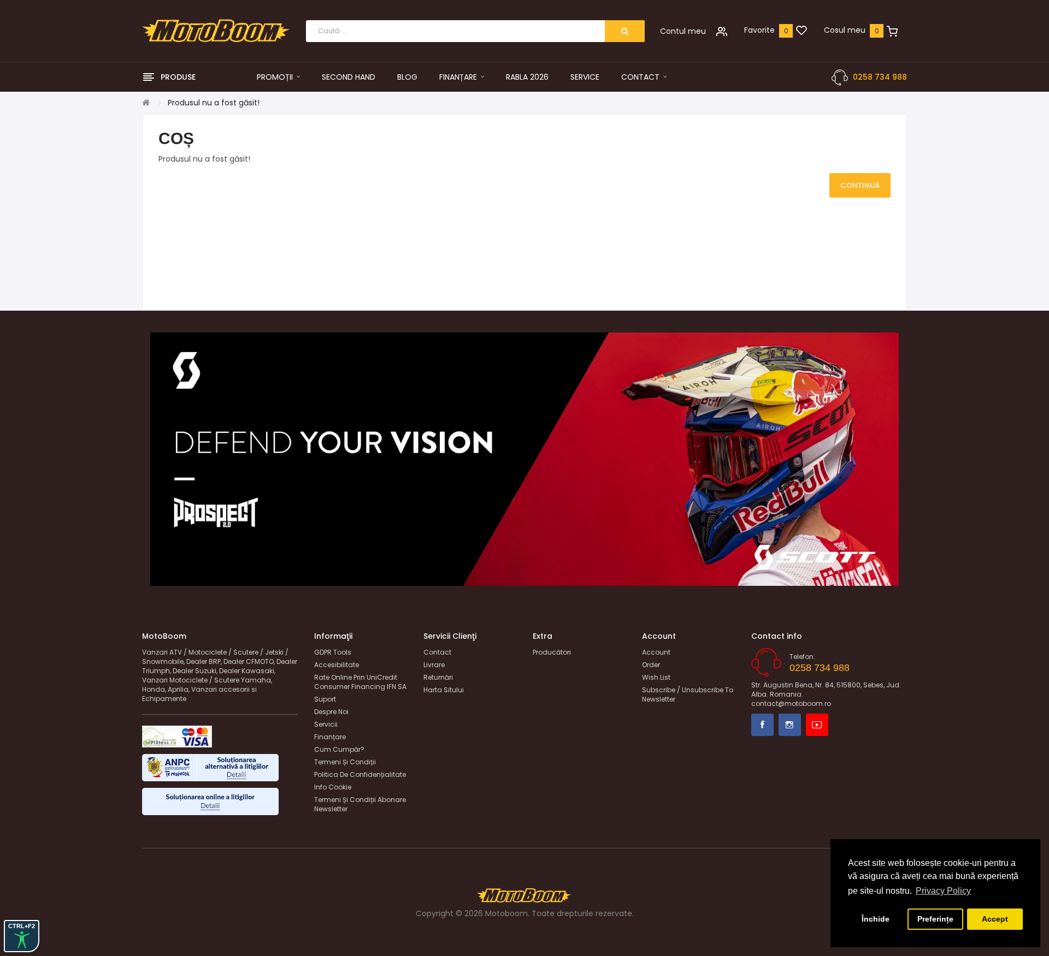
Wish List (656, 677)
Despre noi (331, 711)
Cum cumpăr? (339, 749)
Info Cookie (332, 787)
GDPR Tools (332, 652)
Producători (552, 652)
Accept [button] (995, 919)
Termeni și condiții (345, 762)
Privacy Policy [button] (943, 890)
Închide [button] (875, 919)
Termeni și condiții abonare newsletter (360, 804)
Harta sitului (443, 689)
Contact (437, 652)
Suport (325, 699)
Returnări (438, 677)
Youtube (817, 725)
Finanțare (330, 736)
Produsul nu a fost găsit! (214, 102)
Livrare (434, 664)
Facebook (762, 725)
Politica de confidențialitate (360, 774)
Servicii (326, 724)
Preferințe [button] (935, 919)
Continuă (860, 185)
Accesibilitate (336, 664)
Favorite (759, 30)
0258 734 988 (880, 77)
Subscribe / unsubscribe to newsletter (687, 694)
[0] (801, 31)
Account (656, 652)
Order (651, 664)
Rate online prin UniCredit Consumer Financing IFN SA (360, 682)
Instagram (790, 725)
